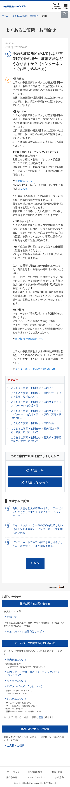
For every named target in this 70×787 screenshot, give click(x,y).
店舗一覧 (12, 617)
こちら (24, 188)
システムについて (17, 698)
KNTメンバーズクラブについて (24, 686)
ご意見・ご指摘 (15, 745)
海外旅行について (17, 680)
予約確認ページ (24, 180)
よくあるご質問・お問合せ (25, 16)
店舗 (41, 717)
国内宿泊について (17, 659)
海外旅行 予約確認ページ (29, 338)
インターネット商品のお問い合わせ (35, 369)
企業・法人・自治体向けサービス (26, 631)
